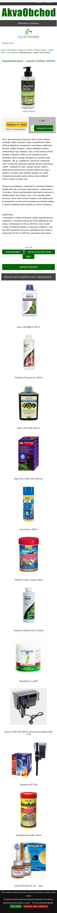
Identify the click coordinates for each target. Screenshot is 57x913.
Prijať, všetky (16, 906)
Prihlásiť (48, 2)
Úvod (38, 2)
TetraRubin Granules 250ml (28, 835)
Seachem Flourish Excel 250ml (28, 630)
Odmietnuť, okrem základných (36, 906)
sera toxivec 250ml (28, 529)
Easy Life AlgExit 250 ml (28, 327)
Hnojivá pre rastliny (25, 50)
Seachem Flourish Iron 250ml (28, 377)
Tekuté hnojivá (40, 50)
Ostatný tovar (7, 43)
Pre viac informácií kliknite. (42, 903)
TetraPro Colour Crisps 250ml (28, 580)
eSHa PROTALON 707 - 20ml (28, 886)
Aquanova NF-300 (28, 784)
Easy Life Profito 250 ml (28, 428)
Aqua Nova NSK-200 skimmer (28, 479)
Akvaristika (11, 50)
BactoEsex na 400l (29, 681)
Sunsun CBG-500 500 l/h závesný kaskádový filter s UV (28, 733)
